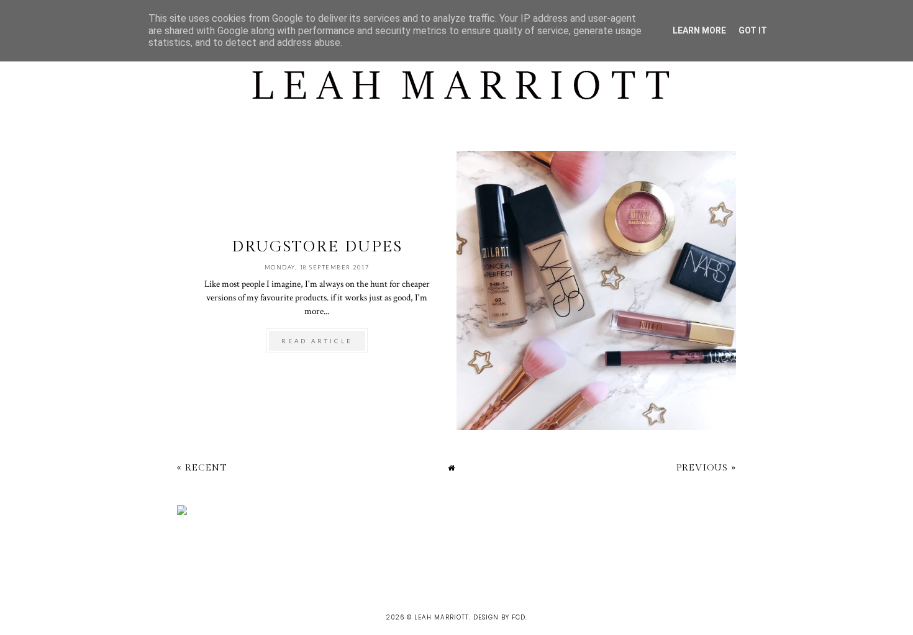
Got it (752, 30)
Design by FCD (499, 617)
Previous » (706, 467)
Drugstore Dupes (317, 247)
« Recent (202, 467)
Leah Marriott (441, 617)
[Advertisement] (226, 555)
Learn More (699, 30)
